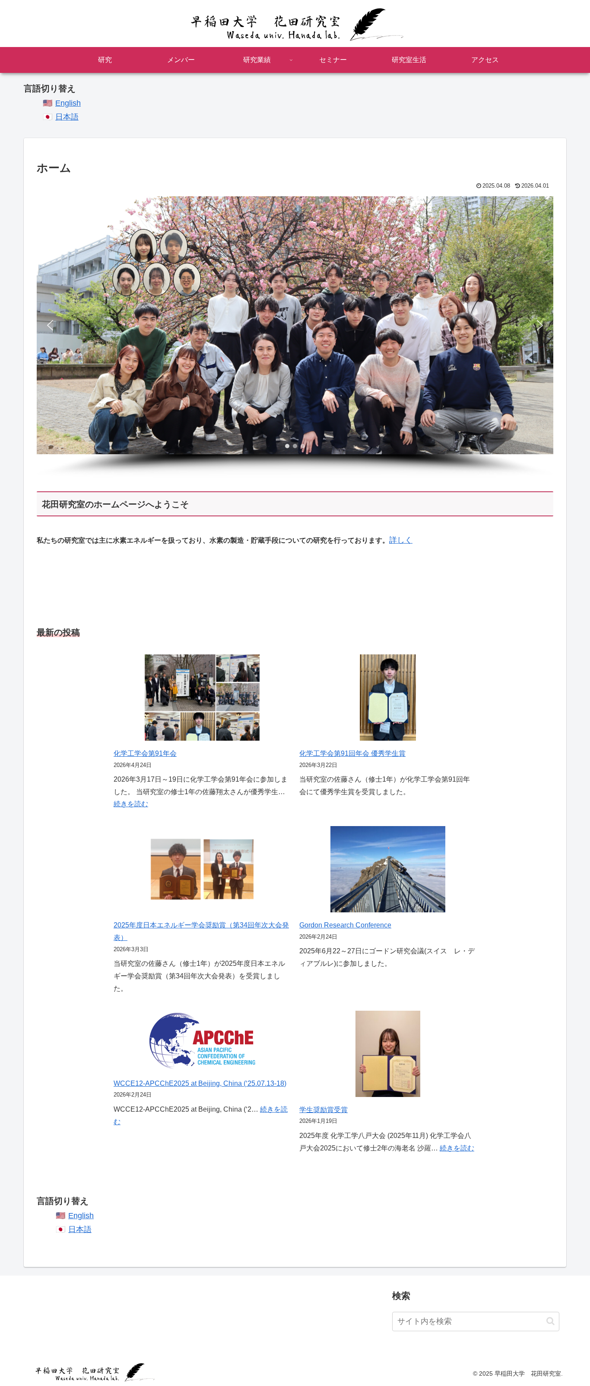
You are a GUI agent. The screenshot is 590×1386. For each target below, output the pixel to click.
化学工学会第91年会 (145, 753)
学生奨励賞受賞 (323, 1109)
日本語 (67, 117)
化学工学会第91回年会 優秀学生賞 (352, 753)
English (68, 103)
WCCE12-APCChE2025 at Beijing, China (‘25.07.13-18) (200, 1083)
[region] (295, 336)
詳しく (400, 540)
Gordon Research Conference (345, 925)
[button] (50, 325)
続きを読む (131, 804)
